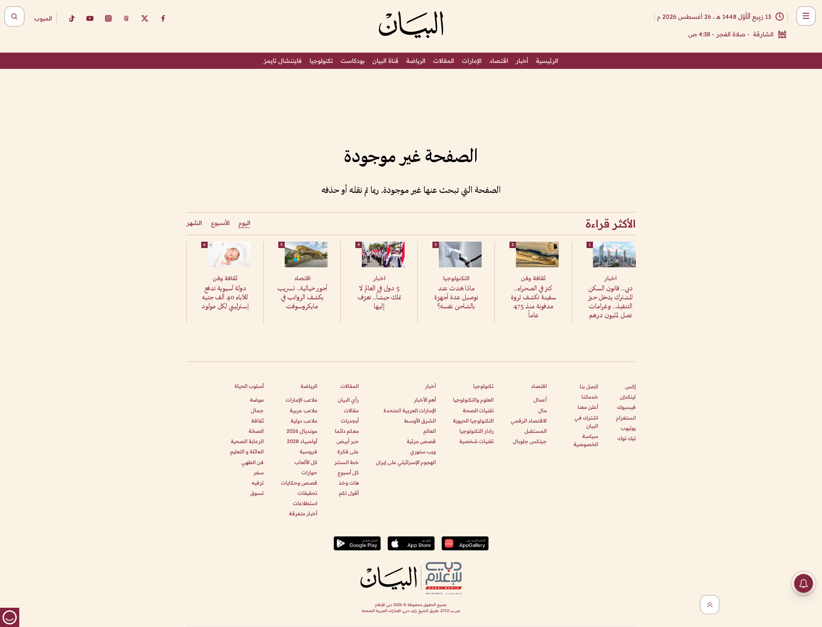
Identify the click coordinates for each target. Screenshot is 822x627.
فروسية (308, 451)
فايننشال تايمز (283, 61)
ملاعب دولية (304, 420)
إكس (630, 386)
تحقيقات (307, 493)
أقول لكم (349, 493)
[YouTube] (90, 18)
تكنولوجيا (321, 61)
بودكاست (353, 61)
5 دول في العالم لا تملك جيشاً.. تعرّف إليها (379, 297)
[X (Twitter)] (145, 18)
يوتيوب (628, 428)
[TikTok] (71, 18)
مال (542, 410)
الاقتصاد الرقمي (529, 420)
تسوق (257, 493)
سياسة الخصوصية (586, 440)
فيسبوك (626, 407)
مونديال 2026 (301, 431)
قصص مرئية (421, 441)
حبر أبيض (348, 441)
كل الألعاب (306, 462)
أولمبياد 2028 (302, 441)
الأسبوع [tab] (220, 223)
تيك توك (626, 438)
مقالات (351, 410)
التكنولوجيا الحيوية (473, 420)
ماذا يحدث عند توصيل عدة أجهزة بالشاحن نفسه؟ (456, 297)
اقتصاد (498, 61)
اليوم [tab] (244, 223)
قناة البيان (385, 61)
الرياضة (416, 61)
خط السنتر (346, 462)
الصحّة (256, 431)
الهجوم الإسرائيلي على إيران (406, 462)
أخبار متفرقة (303, 513)
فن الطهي (252, 462)
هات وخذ (349, 482)
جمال (257, 410)
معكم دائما (347, 431)
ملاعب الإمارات (301, 399)
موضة (257, 399)
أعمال (540, 399)
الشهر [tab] (194, 223)
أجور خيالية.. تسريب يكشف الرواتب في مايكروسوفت (302, 297)
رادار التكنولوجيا (476, 431)
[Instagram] (108, 18)
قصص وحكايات (299, 482)
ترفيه (258, 482)
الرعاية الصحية (247, 441)
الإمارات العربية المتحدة (410, 410)
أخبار (522, 61)
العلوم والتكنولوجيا (473, 399)
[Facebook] (163, 18)
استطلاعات (305, 503)
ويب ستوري (423, 451)
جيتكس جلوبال (530, 441)
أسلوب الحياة (249, 386)
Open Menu (806, 16)
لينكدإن (628, 396)
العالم (429, 431)
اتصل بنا (589, 386)
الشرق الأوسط (420, 420)
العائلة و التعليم (247, 451)
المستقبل (535, 431)
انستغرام (626, 417)
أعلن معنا (588, 407)
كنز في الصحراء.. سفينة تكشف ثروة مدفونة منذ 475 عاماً (533, 302)
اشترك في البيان (586, 421)
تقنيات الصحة (478, 410)
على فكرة (348, 451)
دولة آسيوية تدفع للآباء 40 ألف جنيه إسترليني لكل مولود (225, 297)
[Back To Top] (709, 604)
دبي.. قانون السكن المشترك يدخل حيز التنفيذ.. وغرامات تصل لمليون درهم (610, 302)
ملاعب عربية (303, 410)
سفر (258, 472)
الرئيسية (547, 61)
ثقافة (257, 420)
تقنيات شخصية (476, 441)
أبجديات (350, 420)
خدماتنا (589, 396)
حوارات (309, 472)
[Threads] (126, 18)
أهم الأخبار (425, 399)
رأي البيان (348, 399)
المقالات (443, 61)
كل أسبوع (348, 472)
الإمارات (472, 61)
